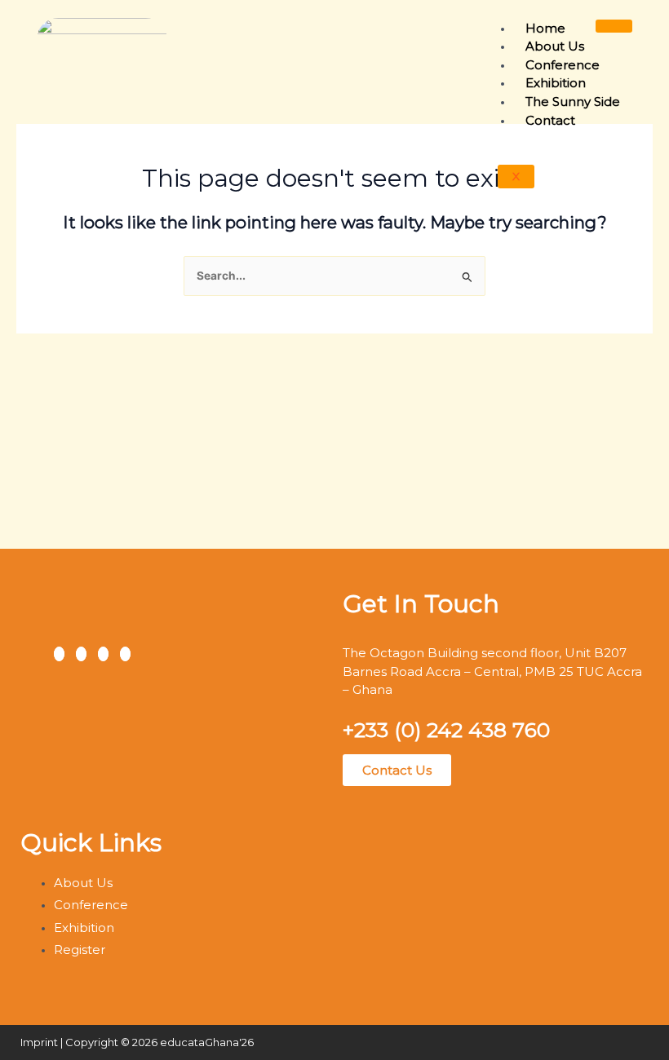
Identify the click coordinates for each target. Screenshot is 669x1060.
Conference (562, 65)
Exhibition (555, 83)
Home (545, 28)
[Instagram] (81, 654)
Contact (550, 120)
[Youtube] (125, 654)
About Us (554, 46)
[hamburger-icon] (614, 26)
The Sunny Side (572, 101)
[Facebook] (59, 654)
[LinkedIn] (103, 654)
